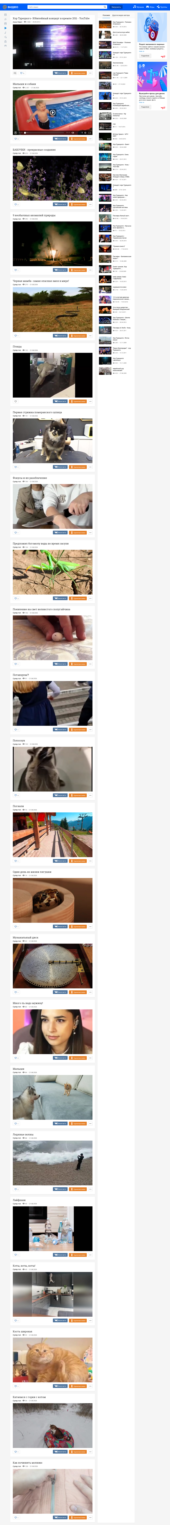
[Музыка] (5, 32)
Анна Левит (17, 22)
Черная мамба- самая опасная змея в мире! (41, 280)
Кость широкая (22, 1331)
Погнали (18, 806)
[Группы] (5, 37)
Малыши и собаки (24, 84)
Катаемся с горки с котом (29, 1397)
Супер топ (17, 87)
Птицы (17, 346)
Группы (163, 7)
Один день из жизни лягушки (32, 871)
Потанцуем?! (21, 674)
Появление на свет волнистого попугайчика (41, 609)
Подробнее (145, 56)
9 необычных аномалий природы (34, 215)
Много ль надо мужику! (28, 1003)
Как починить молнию (27, 1462)
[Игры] (5, 46)
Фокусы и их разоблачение (30, 477)
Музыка (140, 7)
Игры (151, 7)
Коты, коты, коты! (24, 1265)
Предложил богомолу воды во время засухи (41, 543)
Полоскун (19, 740)
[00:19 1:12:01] (52, 46)
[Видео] (5, 28)
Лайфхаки (19, 1200)
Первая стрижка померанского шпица (37, 412)
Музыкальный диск (25, 937)
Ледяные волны (23, 1134)
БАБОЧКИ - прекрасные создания (34, 149)
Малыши (18, 1068)
